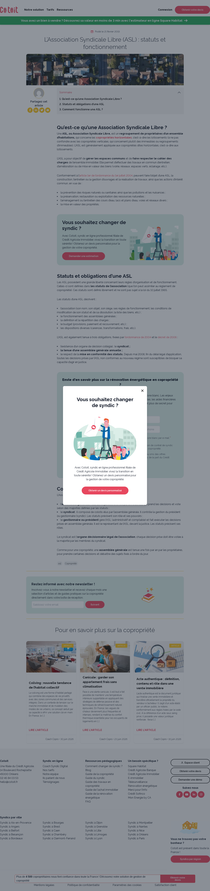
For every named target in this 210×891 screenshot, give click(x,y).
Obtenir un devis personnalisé (105, 490)
